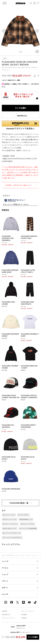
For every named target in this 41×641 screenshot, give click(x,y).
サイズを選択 (20, 108)
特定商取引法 (6, 614)
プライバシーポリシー (8, 618)
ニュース (5, 594)
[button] (4, 31)
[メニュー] (5, 3)
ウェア (28, 555)
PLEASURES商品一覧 (19, 503)
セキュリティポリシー (28, 611)
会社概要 (24, 614)
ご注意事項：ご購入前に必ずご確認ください (18, 185)
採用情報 (24, 618)
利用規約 (4, 611)
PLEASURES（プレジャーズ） (15, 555)
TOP (3, 555)
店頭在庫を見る (22, 116)
